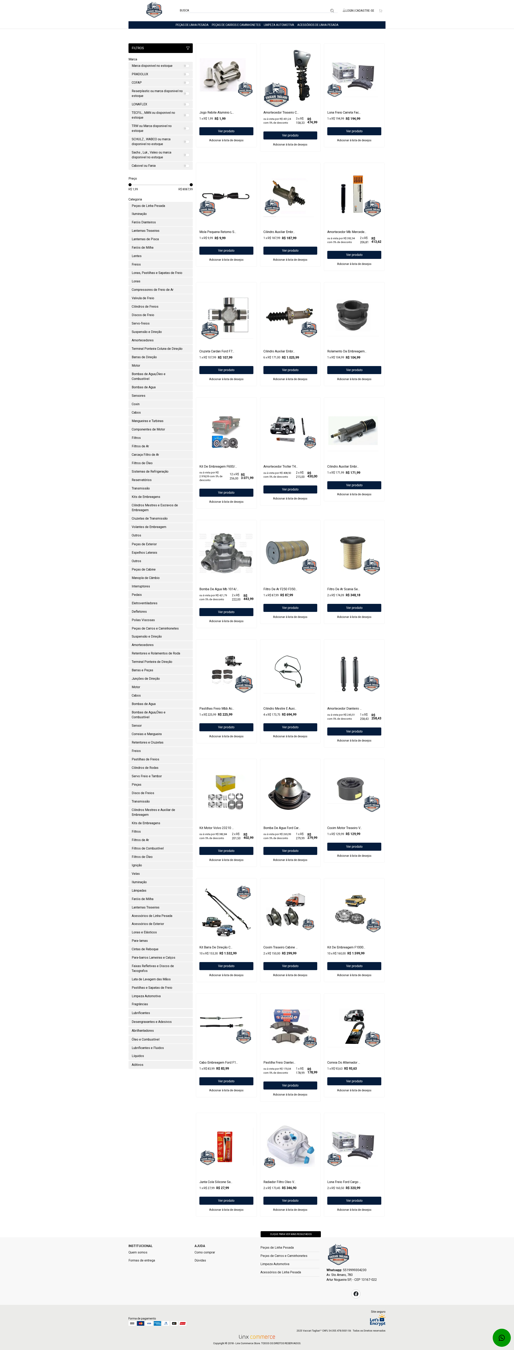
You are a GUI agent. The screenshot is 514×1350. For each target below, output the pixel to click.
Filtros (138, 48)
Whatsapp (502, 1338)
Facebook (356, 1294)
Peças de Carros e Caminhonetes (236, 24)
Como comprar (205, 1252)
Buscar (332, 10)
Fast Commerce (338, 1256)
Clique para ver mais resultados (291, 1234)
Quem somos (137, 1252)
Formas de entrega (141, 1260)
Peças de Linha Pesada (192, 24)
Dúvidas (200, 1260)
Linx (154, 11)
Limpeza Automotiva (279, 24)
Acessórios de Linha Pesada (318, 24)
